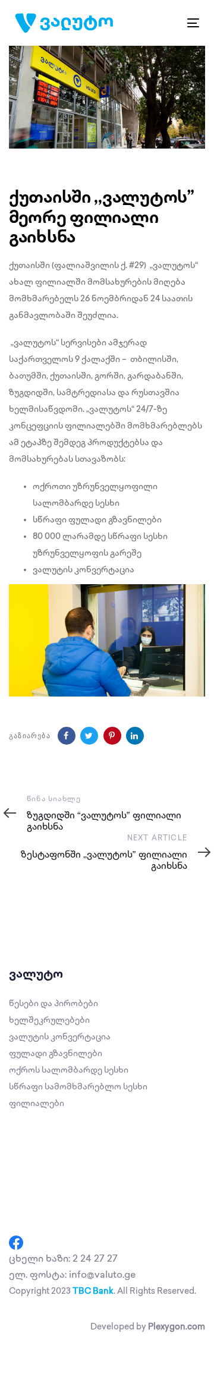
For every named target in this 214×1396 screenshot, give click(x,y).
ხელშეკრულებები (49, 1020)
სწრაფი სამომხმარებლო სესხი (78, 1087)
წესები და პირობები (53, 1003)
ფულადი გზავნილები (55, 1053)
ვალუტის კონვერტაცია (60, 1037)
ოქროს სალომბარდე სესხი (68, 1070)
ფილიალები (36, 1103)
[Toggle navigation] (168, 22)
